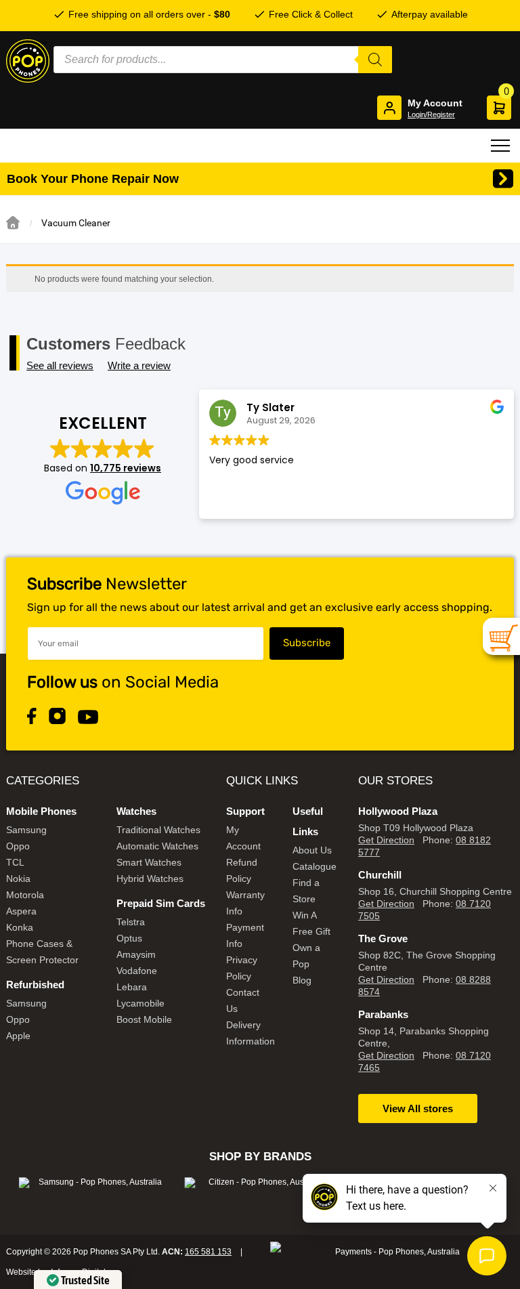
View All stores (418, 1108)
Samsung (26, 829)
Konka (19, 927)
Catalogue (314, 866)
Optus (129, 938)
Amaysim (136, 954)
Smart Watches (148, 862)
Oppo (18, 846)
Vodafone (136, 970)
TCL (15, 862)
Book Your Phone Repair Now (93, 179)
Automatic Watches (157, 846)
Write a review (139, 365)
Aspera (21, 911)
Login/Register (431, 114)
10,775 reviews (125, 468)
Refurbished (35, 984)
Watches (136, 811)
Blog (301, 980)
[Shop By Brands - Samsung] (95, 1182)
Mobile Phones (41, 811)
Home (13, 223)
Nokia (18, 878)
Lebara (131, 986)
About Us (312, 850)
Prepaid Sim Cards (160, 903)
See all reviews (59, 365)
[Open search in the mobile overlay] (222, 59)
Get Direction (386, 839)
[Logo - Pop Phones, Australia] (27, 61)
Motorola (25, 894)
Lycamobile (140, 1003)
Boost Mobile (144, 1019)
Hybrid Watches (149, 878)
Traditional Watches (158, 829)
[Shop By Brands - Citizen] (260, 1182)
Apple (18, 1035)
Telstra (130, 921)
